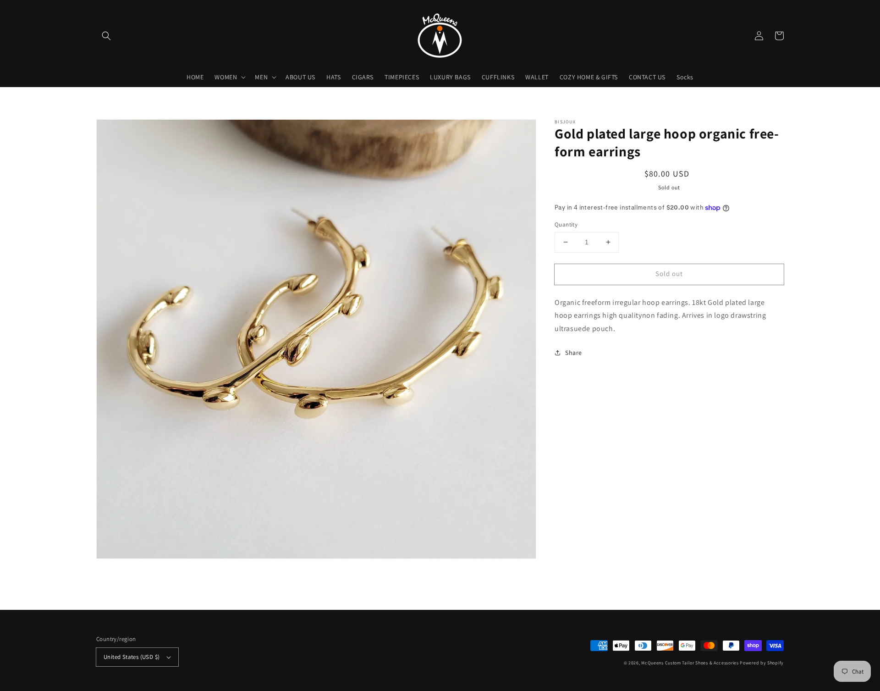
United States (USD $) (132, 657)
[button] (106, 36)
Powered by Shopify (762, 663)
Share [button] (573, 352)
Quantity (566, 224)
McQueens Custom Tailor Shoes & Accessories (689, 663)
